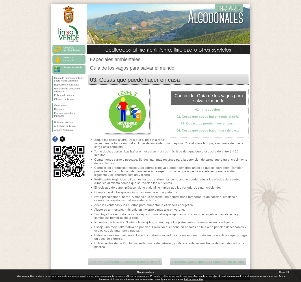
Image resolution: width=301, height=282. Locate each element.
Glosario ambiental (64, 99)
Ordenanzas (61, 105)
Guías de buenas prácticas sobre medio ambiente (68, 79)
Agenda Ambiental (63, 130)
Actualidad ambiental (65, 126)
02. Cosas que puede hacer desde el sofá (208, 116)
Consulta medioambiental (71, 49)
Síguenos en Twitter (62, 139)
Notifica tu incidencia (68, 58)
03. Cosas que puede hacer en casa (207, 123)
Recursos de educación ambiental (67, 90)
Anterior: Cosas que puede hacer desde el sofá (124, 261)
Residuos (59, 109)
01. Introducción (207, 109)
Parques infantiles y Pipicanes (64, 114)
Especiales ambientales (66, 84)
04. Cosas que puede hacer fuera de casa (208, 130)
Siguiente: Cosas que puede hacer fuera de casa (208, 261)
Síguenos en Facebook (55, 139)
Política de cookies (193, 279)
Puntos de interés (72, 67)
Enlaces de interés (64, 95)
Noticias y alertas (63, 122)
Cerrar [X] (284, 272)
